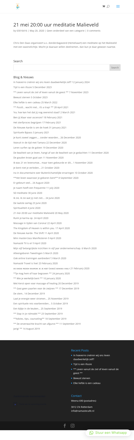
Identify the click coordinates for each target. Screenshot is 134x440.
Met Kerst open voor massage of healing (35, 283)
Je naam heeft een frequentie (29, 187)
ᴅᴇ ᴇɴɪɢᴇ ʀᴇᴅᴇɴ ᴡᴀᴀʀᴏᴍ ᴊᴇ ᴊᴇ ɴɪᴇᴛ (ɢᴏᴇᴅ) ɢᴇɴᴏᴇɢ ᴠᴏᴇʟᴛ (41, 268)
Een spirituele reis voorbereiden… (31, 303)
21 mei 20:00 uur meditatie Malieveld (33, 213)
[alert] (38, 404)
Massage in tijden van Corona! (30, 223)
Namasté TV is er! (23, 243)
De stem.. (18, 293)
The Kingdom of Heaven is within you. (34, 228)
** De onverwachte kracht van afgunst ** (36, 323)
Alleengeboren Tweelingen (28, 253)
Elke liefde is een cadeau (27, 102)
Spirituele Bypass (22, 132)
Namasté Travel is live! (25, 263)
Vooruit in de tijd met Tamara (29, 142)
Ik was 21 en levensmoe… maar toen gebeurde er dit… (43, 162)
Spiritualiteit (20, 207)
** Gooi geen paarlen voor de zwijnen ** (35, 288)
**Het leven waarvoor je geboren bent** (35, 177)
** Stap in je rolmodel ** (27, 313)
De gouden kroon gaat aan (27, 157)
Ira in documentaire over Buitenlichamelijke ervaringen (43, 172)
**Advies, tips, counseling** (28, 318)
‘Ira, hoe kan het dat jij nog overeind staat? (36, 112)
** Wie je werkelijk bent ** (28, 278)
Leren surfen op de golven (27, 147)
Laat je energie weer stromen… (30, 298)
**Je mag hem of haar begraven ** (32, 273)
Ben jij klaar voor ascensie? (28, 117)
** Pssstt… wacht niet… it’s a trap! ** (33, 107)
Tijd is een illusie (22, 87)
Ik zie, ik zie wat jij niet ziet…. (29, 197)
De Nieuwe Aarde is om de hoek (30, 127)
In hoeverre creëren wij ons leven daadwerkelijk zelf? (42, 82)
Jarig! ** (17, 328)
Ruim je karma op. (23, 218)
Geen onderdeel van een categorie (65, 30)
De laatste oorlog (22, 203)
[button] (108, 433)
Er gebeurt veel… (22, 182)
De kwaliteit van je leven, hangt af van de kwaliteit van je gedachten (50, 152)
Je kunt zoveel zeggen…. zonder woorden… (36, 137)
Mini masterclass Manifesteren (30, 238)
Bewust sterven (21, 97)
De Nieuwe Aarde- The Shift (28, 233)
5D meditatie (20, 192)
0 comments (93, 30)
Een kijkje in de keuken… (26, 308)
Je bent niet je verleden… (27, 167)
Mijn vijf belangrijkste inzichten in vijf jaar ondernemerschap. (47, 248)
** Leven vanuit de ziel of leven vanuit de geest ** (40, 92)
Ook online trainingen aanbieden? (32, 258)
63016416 (22, 30)
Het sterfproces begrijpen (27, 122)
